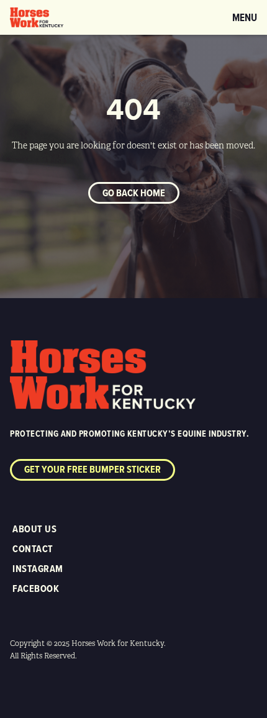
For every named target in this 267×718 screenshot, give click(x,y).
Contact (32, 549)
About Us (34, 529)
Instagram (37, 568)
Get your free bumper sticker (92, 469)
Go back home (133, 193)
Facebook (35, 588)
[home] (36, 17)
